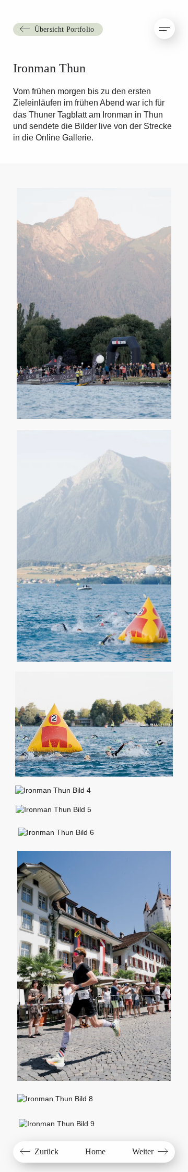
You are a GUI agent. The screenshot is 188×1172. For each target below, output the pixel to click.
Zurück (46, 1151)
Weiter (143, 1151)
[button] (164, 28)
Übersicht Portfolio (64, 29)
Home (95, 1151)
